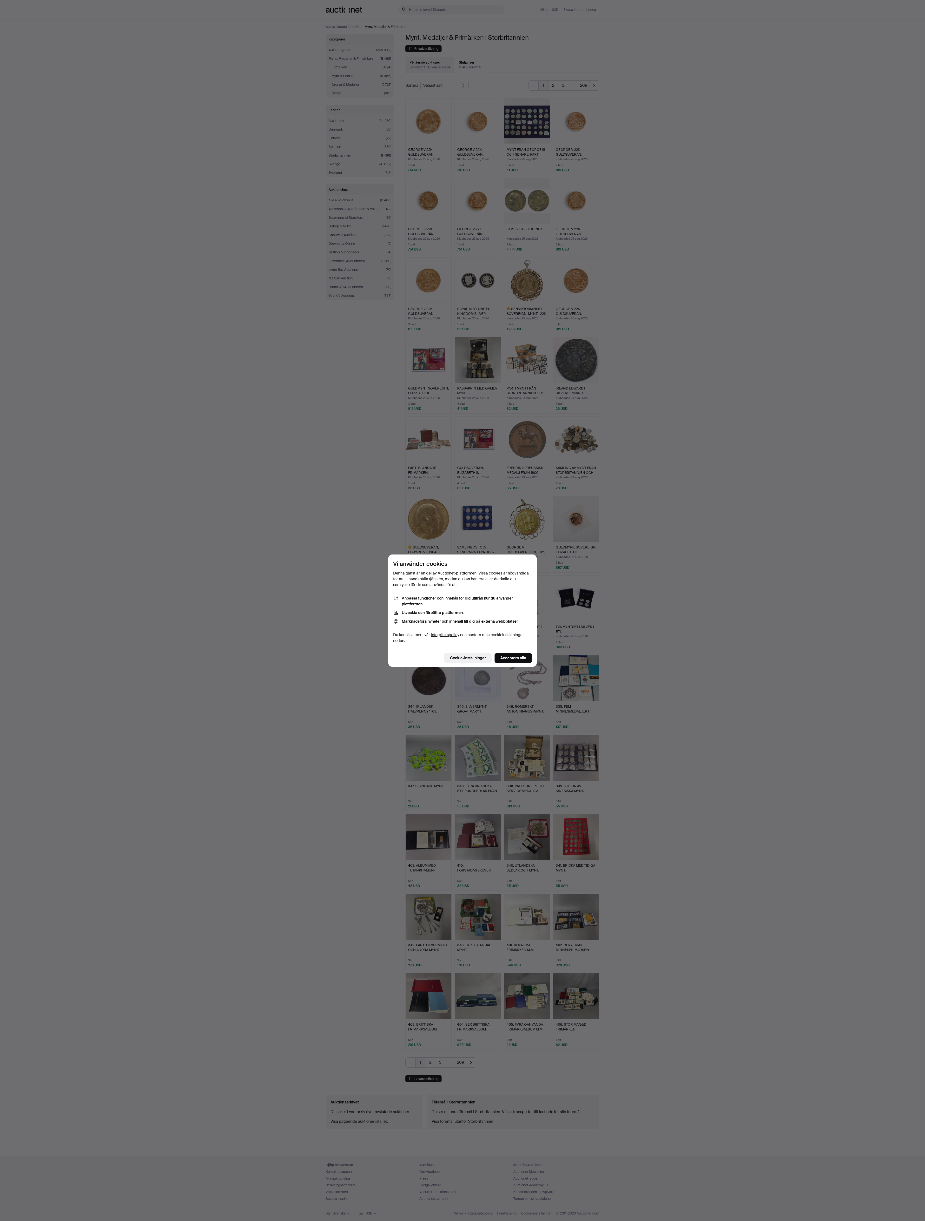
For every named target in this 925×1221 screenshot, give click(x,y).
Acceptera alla (513, 657)
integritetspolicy (445, 634)
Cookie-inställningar (468, 657)
